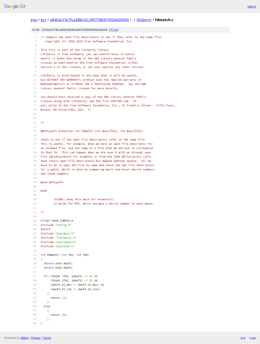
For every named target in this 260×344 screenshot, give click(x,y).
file (113, 30)
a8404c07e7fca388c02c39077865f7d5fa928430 (89, 19)
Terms (47, 338)
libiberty (144, 19)
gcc (44, 19)
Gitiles (24, 338)
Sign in (251, 6)
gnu (33, 19)
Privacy (35, 338)
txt (242, 338)
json (252, 338)
